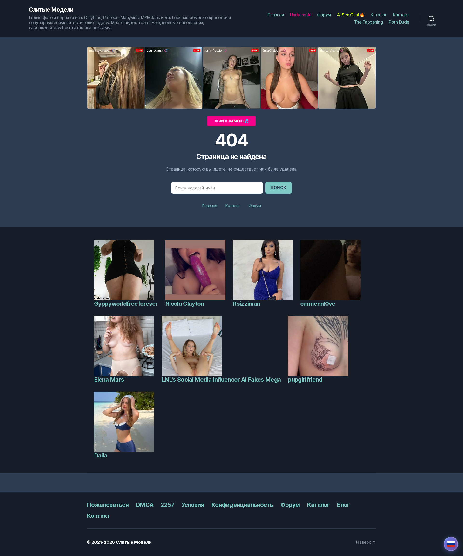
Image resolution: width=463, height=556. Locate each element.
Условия (193, 504)
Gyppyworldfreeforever (126, 303)
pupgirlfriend (305, 379)
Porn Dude (399, 22)
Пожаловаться (108, 504)
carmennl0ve (317, 303)
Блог (343, 504)
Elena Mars (109, 379)
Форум (324, 14)
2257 (167, 504)
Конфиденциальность (242, 504)
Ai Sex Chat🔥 (351, 14)
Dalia (100, 455)
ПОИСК (278, 187)
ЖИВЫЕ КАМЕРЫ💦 (231, 121)
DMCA (144, 504)
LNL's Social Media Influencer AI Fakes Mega (221, 379)
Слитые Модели (51, 10)
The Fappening (368, 22)
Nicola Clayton (184, 303)
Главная (276, 14)
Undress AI (300, 14)
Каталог (379, 14)
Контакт (401, 14)
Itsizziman (246, 303)
